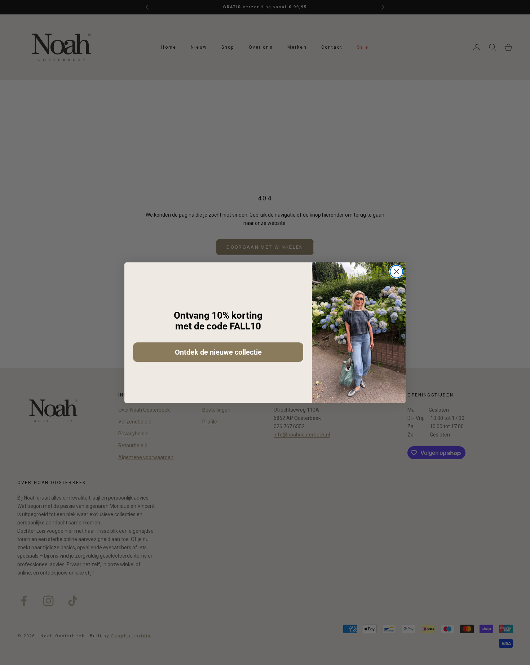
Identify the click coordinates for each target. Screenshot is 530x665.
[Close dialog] (396, 271)
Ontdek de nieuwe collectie (218, 352)
